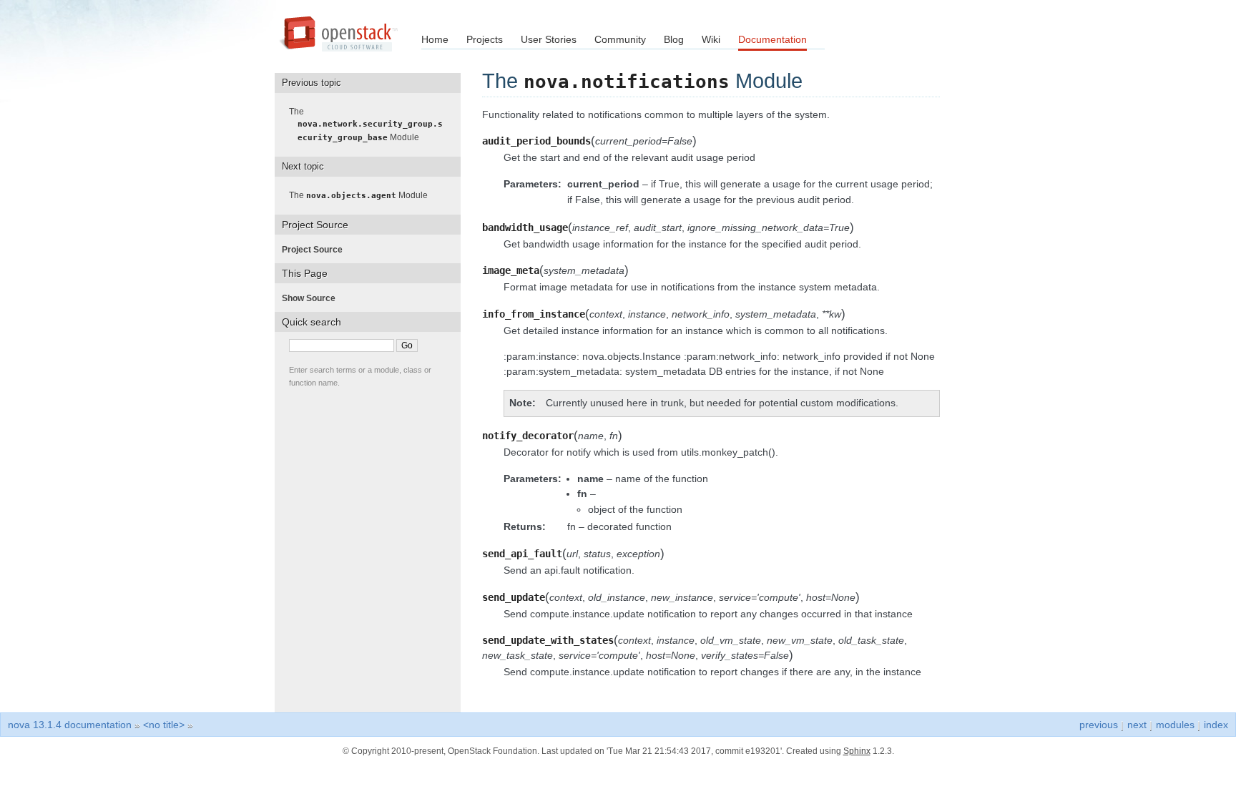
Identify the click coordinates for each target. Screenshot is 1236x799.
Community (620, 39)
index (1216, 724)
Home (434, 39)
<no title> (164, 724)
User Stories (549, 39)
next (1137, 724)
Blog (674, 39)
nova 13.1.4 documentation (70, 724)
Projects (484, 39)
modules (1175, 724)
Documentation (772, 39)
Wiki (711, 39)
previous (1098, 724)
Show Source (312, 298)
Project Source (316, 250)
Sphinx (856, 751)
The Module (370, 124)
